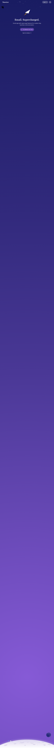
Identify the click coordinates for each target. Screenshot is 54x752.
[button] (50, 2)
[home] (6, 2)
